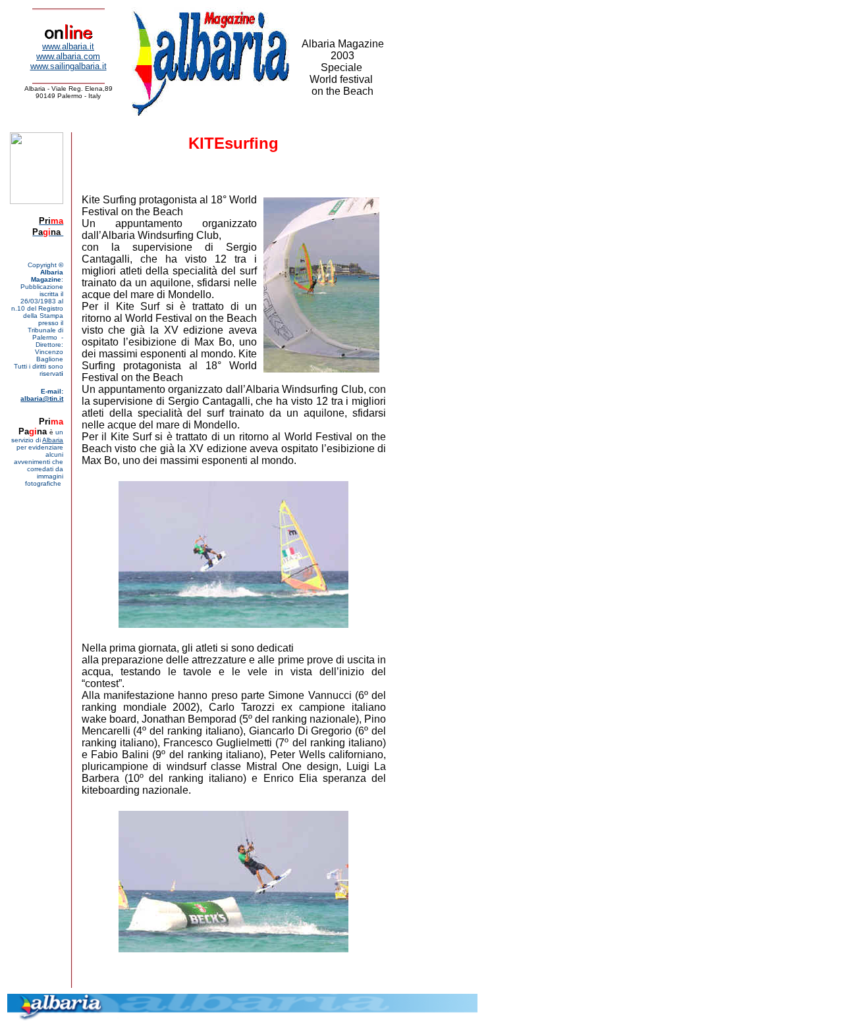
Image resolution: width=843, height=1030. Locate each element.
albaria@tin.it (41, 398)
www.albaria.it (68, 46)
